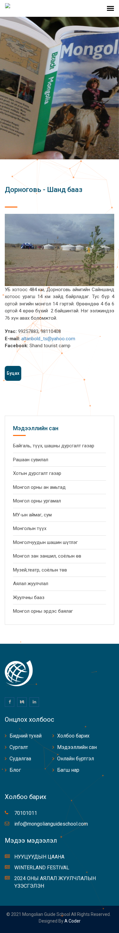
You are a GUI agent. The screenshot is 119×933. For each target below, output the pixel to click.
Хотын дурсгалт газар (37, 473)
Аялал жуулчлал (30, 583)
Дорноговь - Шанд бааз (44, 190)
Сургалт (19, 747)
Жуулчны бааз (28, 597)
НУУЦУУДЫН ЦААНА (39, 857)
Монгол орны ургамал (37, 501)
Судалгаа (20, 759)
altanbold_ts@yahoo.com (48, 339)
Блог (15, 770)
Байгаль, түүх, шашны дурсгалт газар (53, 446)
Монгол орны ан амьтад (39, 487)
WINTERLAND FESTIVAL (41, 868)
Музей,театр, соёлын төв (40, 570)
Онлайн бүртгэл (75, 759)
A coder (72, 920)
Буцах (13, 373)
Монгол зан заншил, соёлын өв (47, 556)
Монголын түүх (29, 528)
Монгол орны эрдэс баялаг (43, 611)
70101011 (25, 813)
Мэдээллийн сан (77, 747)
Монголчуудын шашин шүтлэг (45, 542)
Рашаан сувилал (30, 460)
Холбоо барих (73, 736)
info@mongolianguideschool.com (51, 824)
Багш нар (68, 770)
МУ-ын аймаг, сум (32, 515)
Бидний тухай (26, 736)
